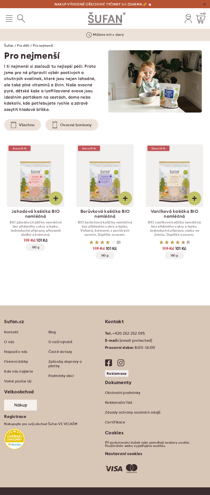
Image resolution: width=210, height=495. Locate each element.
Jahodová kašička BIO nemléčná (35, 214)
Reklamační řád (118, 402)
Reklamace (117, 373)
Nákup (20, 405)
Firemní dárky (16, 361)
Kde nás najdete (18, 371)
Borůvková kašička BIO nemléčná (105, 214)
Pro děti (23, 45)
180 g (35, 247)
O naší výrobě (60, 342)
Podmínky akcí (61, 375)
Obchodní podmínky (122, 392)
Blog (52, 332)
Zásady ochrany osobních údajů (133, 412)
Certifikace (115, 422)
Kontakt (11, 332)
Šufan (8, 45)
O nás (9, 342)
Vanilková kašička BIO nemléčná (174, 214)
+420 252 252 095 (128, 333)
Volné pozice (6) (17, 381)
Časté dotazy (60, 351)
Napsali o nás (15, 351)
